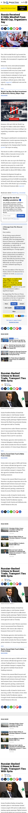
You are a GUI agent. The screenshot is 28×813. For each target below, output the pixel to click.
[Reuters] (2, 384)
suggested (9, 82)
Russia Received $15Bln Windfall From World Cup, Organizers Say (14, 18)
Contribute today (22, 8)
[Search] (24, 2)
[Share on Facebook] (2, 28)
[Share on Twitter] (5, 28)
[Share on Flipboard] (17, 28)
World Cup (15, 193)
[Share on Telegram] (8, 28)
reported (21, 186)
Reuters (8, 384)
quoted (3, 147)
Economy (22, 193)
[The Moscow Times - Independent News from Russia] (11, 2)
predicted (4, 68)
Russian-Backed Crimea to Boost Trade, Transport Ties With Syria (13, 377)
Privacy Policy (16, 218)
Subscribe (21, 215)
